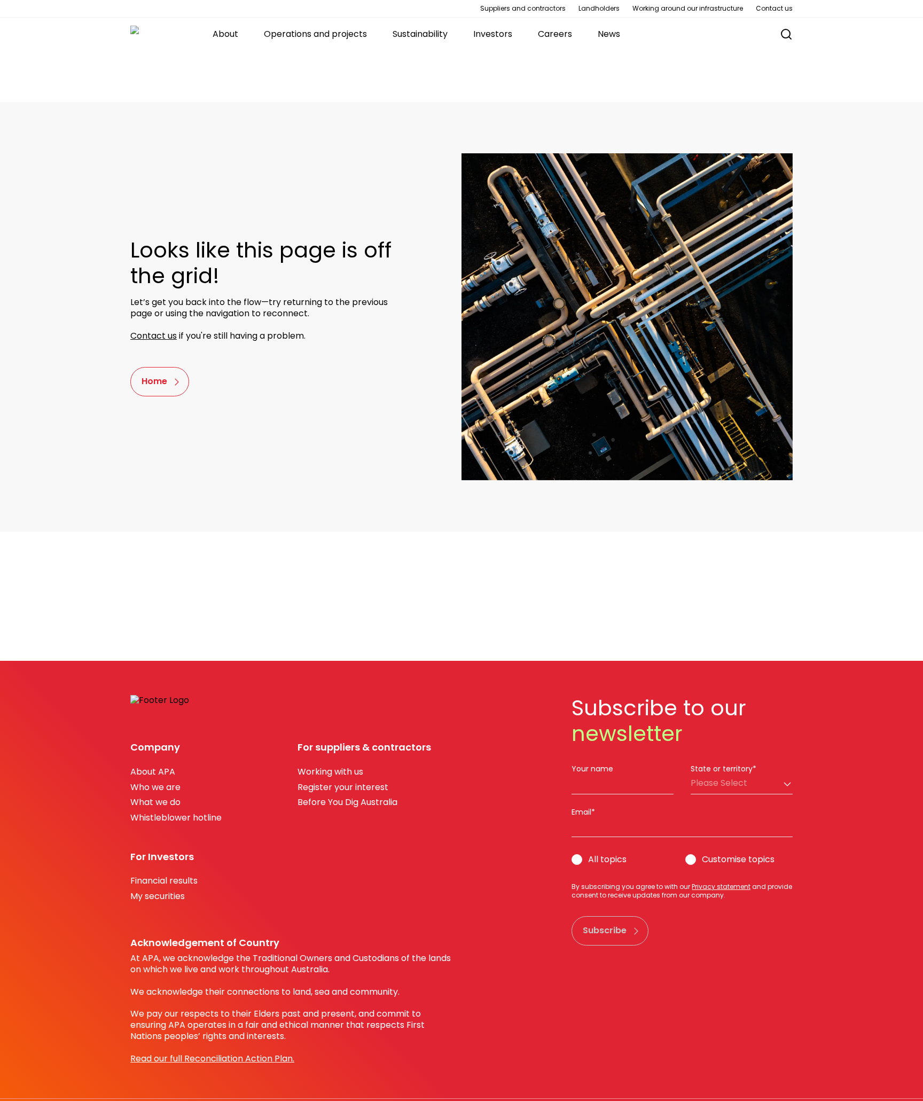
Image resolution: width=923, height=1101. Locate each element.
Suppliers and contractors (523, 8)
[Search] (786, 34)
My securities (157, 896)
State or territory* (723, 768)
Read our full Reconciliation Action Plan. (212, 1058)
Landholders (599, 8)
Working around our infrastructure (687, 8)
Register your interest (343, 787)
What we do (155, 802)
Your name (592, 768)
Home (154, 381)
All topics (607, 859)
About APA (152, 772)
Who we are (155, 787)
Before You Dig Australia (347, 802)
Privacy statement (721, 886)
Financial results (164, 880)
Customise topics (738, 859)
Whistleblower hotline (176, 817)
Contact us (774, 8)
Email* (583, 812)
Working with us (330, 772)
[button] (781, 34)
